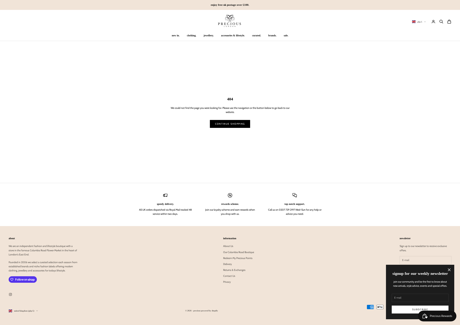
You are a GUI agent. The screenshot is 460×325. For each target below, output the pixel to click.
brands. (272, 35)
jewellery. (209, 35)
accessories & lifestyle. (233, 35)
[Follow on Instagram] (10, 294)
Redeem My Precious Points (237, 258)
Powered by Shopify (209, 311)
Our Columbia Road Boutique (238, 252)
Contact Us (229, 276)
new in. (176, 35)
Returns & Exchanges (234, 270)
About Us (228, 246)
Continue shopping (230, 123)
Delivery (227, 264)
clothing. (191, 35)
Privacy (227, 281)
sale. (286, 35)
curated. (256, 35)
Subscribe (420, 309)
